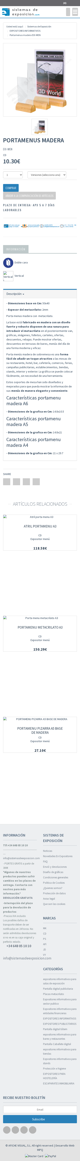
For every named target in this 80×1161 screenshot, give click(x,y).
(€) (65, 2)
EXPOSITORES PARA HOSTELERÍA (54, 1076)
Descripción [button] (14, 294)
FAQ (45, 861)
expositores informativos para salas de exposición (59, 981)
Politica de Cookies (54, 882)
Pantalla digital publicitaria (58, 988)
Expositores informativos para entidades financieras (60, 1011)
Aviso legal (49, 898)
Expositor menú (40, 539)
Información (15, 249)
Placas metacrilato (53, 994)
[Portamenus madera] (40, 79)
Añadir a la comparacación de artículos (29, 195)
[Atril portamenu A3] (40, 517)
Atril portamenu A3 (40, 526)
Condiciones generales (55, 877)
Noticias (47, 851)
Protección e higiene (54, 1068)
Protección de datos (54, 893)
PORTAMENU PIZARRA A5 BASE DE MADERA (40, 730)
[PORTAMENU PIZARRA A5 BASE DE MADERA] (40, 719)
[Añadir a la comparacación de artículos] (70, 520)
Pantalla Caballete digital (57, 1044)
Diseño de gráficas (53, 872)
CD (40, 535)
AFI (44, 944)
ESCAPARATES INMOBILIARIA (58, 1083)
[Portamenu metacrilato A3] (40, 618)
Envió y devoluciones (55, 867)
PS (44, 939)
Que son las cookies (54, 904)
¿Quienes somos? (52, 888)
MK (44, 928)
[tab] (40, 293)
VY (44, 955)
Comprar (11, 188)
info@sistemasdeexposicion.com (20, 858)
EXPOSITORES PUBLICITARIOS (59, 1024)
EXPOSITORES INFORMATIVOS (59, 1018)
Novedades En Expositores (57, 856)
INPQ (40, 1150)
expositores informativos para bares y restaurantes (59, 1037)
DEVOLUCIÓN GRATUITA (17, 898)
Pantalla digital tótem (55, 1029)
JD (44, 949)
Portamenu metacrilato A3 (40, 627)
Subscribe (39, 1119)
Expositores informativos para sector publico (60, 1001)
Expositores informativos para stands (60, 1061)
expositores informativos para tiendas (59, 1051)
